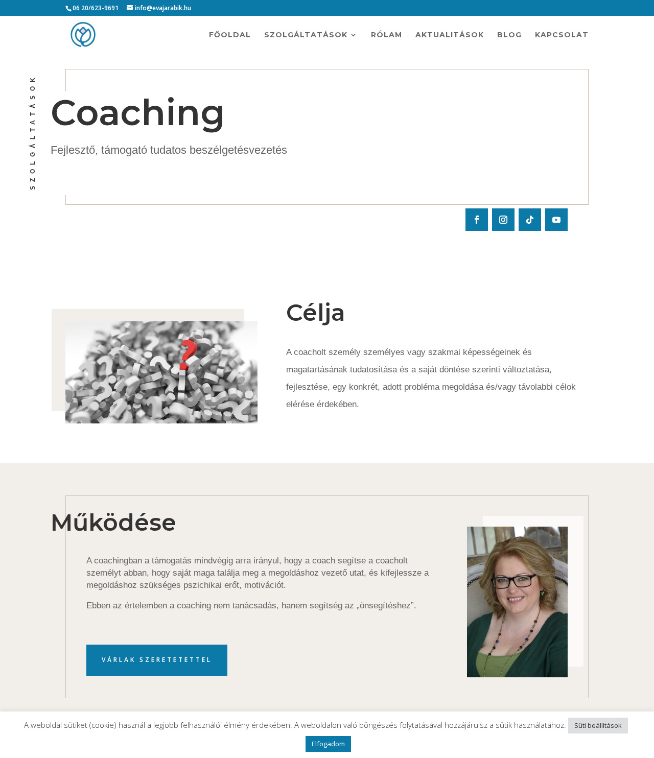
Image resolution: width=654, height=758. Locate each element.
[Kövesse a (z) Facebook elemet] (476, 219)
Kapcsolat (562, 35)
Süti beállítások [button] (598, 725)
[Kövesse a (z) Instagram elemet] (503, 219)
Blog (509, 35)
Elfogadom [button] (328, 743)
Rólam (386, 35)
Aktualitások (449, 35)
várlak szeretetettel (157, 659)
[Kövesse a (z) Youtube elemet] (556, 219)
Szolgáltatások (305, 35)
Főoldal (230, 35)
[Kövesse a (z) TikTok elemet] (530, 219)
